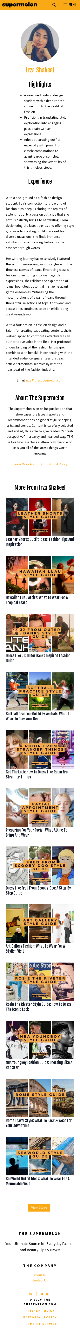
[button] (54, 5)
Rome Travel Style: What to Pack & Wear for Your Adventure (39, 1123)
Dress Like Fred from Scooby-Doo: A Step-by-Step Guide (39, 891)
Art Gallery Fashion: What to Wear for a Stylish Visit (35, 949)
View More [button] (39, 1207)
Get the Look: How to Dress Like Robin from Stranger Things (38, 774)
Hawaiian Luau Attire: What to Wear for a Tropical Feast (37, 600)
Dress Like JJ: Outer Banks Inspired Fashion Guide (38, 658)
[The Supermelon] (19, 5)
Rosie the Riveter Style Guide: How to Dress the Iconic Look (38, 1007)
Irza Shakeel (40, 70)
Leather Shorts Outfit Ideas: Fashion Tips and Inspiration (40, 542)
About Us (40, 1275)
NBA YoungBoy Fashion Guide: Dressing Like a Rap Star (39, 1065)
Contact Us (40, 1280)
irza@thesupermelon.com (44, 380)
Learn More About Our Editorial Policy (40, 464)
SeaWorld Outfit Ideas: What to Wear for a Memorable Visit (38, 1181)
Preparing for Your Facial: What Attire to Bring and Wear (36, 833)
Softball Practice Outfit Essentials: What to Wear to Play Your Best (38, 716)
